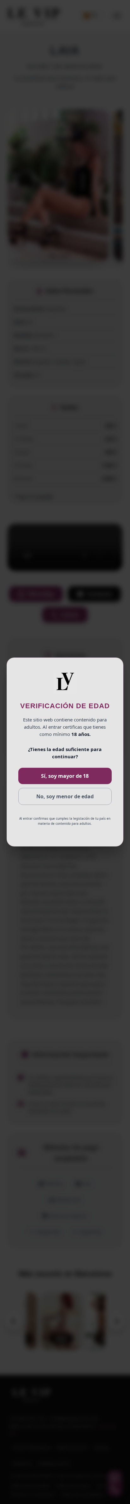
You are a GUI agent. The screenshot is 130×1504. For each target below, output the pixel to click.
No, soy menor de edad (65, 796)
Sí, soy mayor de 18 (65, 775)
